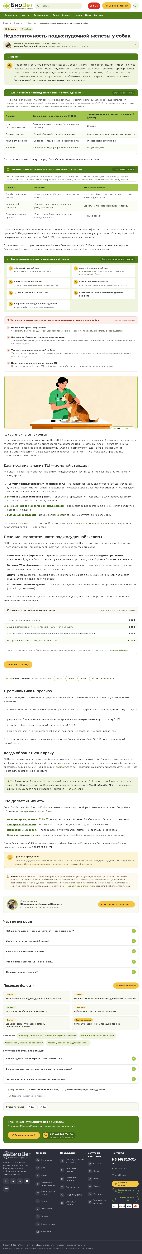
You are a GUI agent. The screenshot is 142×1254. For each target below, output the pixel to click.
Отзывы (45, 1216)
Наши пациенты (74, 1195)
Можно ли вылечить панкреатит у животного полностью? (39, 1069)
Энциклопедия (73, 1187)
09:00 (71, 678)
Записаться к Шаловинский (115, 904)
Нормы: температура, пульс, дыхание (86, 1090)
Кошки (96, 1171)
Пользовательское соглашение (70, 1245)
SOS (95, 6)
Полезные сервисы (71, 1179)
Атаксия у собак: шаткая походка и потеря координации (47, 1035)
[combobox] (60, 5)
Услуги (25, 15)
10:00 (95, 678)
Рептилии (98, 1194)
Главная (7, 23)
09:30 (83, 678)
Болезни (32, 23)
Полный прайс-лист (119, 650)
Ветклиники (11, 15)
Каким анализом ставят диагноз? (25, 951)
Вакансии (46, 1231)
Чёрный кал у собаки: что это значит (24, 1043)
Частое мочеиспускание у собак (97, 1035)
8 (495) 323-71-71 (124, 1162)
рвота (59, 767)
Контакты (98, 15)
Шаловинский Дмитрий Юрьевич (41, 904)
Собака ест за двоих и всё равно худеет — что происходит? (40, 931)
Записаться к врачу (18, 664)
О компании (47, 1208)
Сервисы (66, 15)
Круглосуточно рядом (48, 1193)
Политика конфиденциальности (39, 1245)
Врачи (56, 15)
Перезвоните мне (127, 1199)
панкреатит (59, 515)
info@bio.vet (121, 1175)
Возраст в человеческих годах (27, 1096)
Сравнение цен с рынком (48, 1184)
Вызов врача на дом (126, 1191)
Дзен (6, 1189)
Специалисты (41, 15)
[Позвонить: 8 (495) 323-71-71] (136, 6)
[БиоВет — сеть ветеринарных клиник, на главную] (18, 5)
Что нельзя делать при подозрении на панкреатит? (35, 1079)
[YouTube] (27, 1181)
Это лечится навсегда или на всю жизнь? (29, 961)
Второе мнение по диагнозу (45, 1090)
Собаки (97, 1163)
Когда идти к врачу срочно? (22, 972)
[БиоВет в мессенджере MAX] (20, 1181)
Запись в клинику (118, 6)
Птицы (96, 1186)
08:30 (59, 678)
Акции (79, 15)
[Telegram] (13, 1181)
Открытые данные (71, 1203)
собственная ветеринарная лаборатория (91, 523)
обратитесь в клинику (79, 886)
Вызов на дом (48, 1224)
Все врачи (106, 678)
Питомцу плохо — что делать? (74, 1161)
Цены (88, 15)
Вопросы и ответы (71, 1170)
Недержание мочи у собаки (35, 811)
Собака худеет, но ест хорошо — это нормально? (34, 1058)
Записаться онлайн (126, 985)
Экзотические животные (100, 1201)
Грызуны (97, 1178)
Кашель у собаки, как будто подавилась (68, 1043)
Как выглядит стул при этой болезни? (27, 941)
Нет (44, 1107)
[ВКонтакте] (6, 1181)
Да (32, 1107)
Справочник (19, 23)
